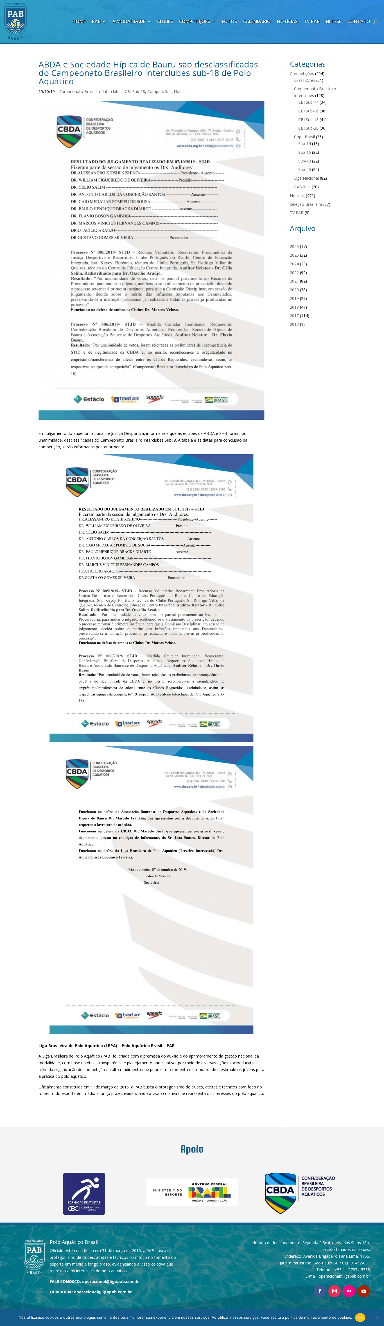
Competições (194, 21)
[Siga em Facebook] (320, 1291)
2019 (294, 298)
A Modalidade (128, 21)
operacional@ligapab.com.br (111, 1281)
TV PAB (312, 21)
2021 (294, 281)
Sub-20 (304, 169)
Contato (358, 21)
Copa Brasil (304, 136)
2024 (294, 263)
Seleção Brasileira (306, 204)
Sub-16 (304, 152)
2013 (294, 324)
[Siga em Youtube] (364, 1291)
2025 (294, 255)
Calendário (257, 21)
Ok (360, 1317)
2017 (294, 315)
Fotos (229, 21)
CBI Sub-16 (308, 111)
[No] (377, 1317)
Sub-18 (304, 161)
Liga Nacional (306, 178)
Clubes (165, 21)
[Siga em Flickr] (349, 1291)
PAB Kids (302, 186)
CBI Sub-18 (135, 91)
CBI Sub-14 (308, 102)
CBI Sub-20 (308, 128)
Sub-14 (304, 143)
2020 (294, 289)
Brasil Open (304, 80)
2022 (294, 272)
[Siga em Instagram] (334, 1291)
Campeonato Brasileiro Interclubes (91, 91)
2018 (294, 307)
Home (79, 21)
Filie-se (333, 21)
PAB (96, 21)
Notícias (287, 21)
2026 (294, 246)
